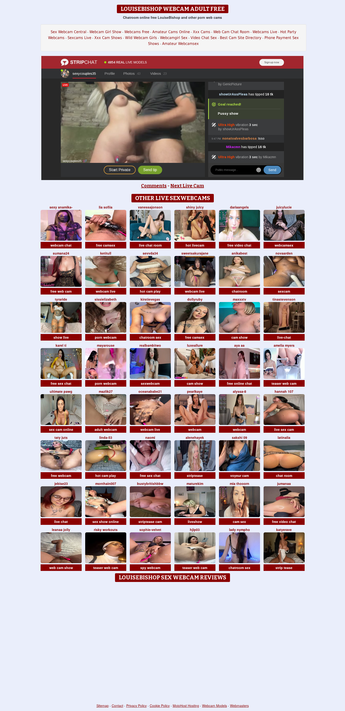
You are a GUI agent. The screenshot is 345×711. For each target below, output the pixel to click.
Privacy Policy (136, 705)
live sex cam (284, 429)
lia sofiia (105, 207)
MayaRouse (106, 345)
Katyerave (284, 529)
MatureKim (195, 483)
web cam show (61, 567)
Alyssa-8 (239, 391)
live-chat (284, 337)
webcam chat (61, 245)
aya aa (239, 345)
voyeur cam (239, 475)
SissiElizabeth (106, 299)
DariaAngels (239, 207)
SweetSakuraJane (194, 253)
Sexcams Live (79, 37)
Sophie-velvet (150, 529)
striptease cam (150, 521)
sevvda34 (150, 253)
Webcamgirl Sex (174, 37)
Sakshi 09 (239, 437)
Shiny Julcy (195, 207)
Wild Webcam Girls (141, 37)
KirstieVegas (150, 299)
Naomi (150, 437)
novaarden (284, 253)
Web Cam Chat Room (231, 32)
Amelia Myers (284, 345)
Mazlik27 (106, 391)
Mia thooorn (239, 483)
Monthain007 (105, 483)
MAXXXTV (239, 299)
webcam (194, 429)
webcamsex (284, 245)
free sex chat (61, 383)
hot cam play (150, 291)
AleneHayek (195, 437)
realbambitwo (150, 345)
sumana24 (61, 253)
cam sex (239, 521)
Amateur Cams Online (171, 32)
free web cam (61, 291)
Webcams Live (265, 32)
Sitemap (102, 705)
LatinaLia (284, 437)
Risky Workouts (106, 529)
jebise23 (61, 483)
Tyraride (61, 299)
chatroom (239, 291)
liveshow (195, 521)
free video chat (239, 245)
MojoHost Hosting (186, 705)
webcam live (105, 291)
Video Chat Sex (204, 37)
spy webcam (150, 567)
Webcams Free (136, 32)
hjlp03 (195, 529)
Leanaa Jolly (61, 529)
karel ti (61, 345)
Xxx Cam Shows (108, 37)
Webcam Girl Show (105, 32)
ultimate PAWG (61, 391)
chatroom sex (150, 337)
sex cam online (61, 429)
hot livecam (195, 245)
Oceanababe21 (150, 391)
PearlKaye (195, 391)
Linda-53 (105, 437)
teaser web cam (284, 383)
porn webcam (105, 337)
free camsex (105, 245)
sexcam (284, 291)
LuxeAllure (195, 345)
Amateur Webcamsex (180, 43)
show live (61, 337)
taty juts (61, 437)
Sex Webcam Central (68, 32)
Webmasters (239, 705)
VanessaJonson (150, 207)
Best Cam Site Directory (240, 37)
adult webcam (106, 429)
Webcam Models (214, 705)
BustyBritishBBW (150, 483)
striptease (195, 475)
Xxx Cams (201, 32)
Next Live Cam (187, 186)
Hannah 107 (284, 391)
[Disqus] (173, 643)
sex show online (105, 521)
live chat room (150, 245)
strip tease (284, 567)
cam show (239, 337)
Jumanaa (284, 483)
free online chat (239, 383)
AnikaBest (239, 253)
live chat (61, 521)
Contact (117, 705)
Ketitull (105, 253)
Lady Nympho (239, 529)
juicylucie (284, 207)
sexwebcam (150, 383)
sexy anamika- (61, 207)
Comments (154, 186)
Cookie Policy (160, 705)
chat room (284, 475)
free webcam (61, 475)
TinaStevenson (283, 299)
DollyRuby (195, 299)
